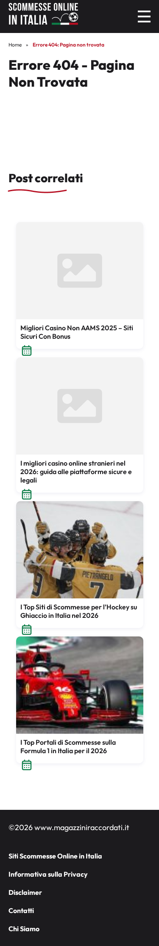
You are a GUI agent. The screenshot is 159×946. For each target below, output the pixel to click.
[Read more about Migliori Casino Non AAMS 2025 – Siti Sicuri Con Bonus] (79, 270)
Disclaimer (25, 892)
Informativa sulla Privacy (48, 874)
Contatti (21, 910)
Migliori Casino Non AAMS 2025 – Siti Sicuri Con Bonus (76, 332)
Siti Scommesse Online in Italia (55, 856)
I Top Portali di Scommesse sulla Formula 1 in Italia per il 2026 (68, 746)
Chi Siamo (23, 928)
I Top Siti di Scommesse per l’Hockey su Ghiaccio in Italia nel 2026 (78, 611)
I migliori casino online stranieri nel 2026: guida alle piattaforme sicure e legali (76, 471)
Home (15, 44)
